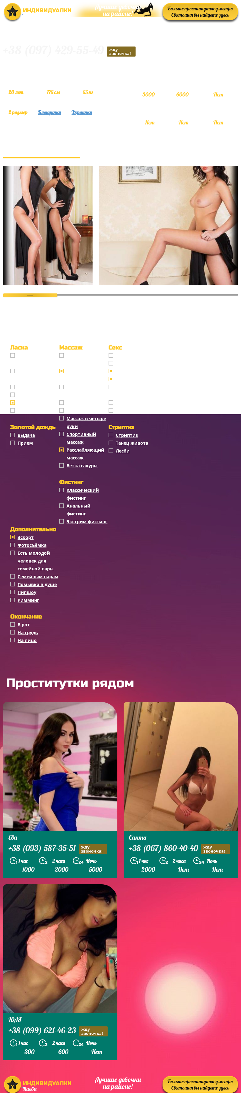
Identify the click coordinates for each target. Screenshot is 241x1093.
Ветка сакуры (82, 466)
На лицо (27, 640)
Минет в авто (33, 395)
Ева (12, 837)
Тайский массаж (85, 403)
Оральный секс (133, 371)
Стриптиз (127, 435)
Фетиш (124, 411)
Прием (25, 443)
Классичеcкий (132, 356)
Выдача (26, 435)
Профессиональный (86, 359)
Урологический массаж (85, 391)
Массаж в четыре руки (86, 422)
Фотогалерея (41, 151)
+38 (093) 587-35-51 (55, 849)
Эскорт (26, 537)
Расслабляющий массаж (85, 454)
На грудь (28, 632)
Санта (137, 837)
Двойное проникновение (134, 391)
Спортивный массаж (81, 438)
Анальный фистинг (78, 510)
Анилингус (30, 411)
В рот (24, 625)
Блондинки (49, 112)
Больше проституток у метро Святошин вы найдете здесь (200, 11)
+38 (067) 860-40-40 (177, 849)
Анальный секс (133, 363)
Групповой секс (134, 379)
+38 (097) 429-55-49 (67, 51)
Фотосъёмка (32, 545)
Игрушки (126, 403)
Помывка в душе (37, 584)
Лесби (123, 451)
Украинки (82, 112)
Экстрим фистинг (87, 522)
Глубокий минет (37, 387)
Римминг (28, 600)
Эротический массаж (82, 375)
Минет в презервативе (34, 359)
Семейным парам (38, 576)
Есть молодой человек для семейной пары (36, 561)
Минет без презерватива (34, 375)
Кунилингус (31, 403)
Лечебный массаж (87, 411)
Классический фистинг (83, 494)
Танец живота (132, 443)
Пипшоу (27, 592)
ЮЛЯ (15, 1020)
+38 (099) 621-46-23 (55, 1031)
